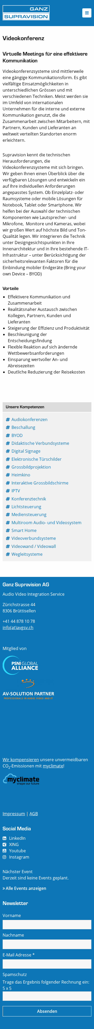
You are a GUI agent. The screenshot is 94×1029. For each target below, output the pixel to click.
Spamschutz (15, 974)
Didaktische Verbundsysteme (40, 443)
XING (14, 844)
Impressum (14, 814)
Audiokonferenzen (30, 419)
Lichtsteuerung (26, 507)
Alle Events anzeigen (26, 888)
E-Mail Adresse (19, 955)
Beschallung (23, 427)
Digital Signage (26, 451)
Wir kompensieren (21, 759)
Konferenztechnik (29, 499)
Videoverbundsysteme (34, 538)
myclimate (53, 766)
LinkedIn (17, 838)
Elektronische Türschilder (37, 459)
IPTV (16, 491)
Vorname (12, 915)
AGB (34, 814)
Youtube (17, 851)
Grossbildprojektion (31, 467)
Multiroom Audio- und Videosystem (46, 522)
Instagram (19, 857)
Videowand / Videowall (34, 546)
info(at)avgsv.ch (18, 627)
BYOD (17, 435)
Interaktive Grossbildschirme (40, 483)
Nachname (13, 935)
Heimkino (21, 475)
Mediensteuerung (29, 514)
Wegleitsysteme (27, 554)
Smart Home (24, 530)
